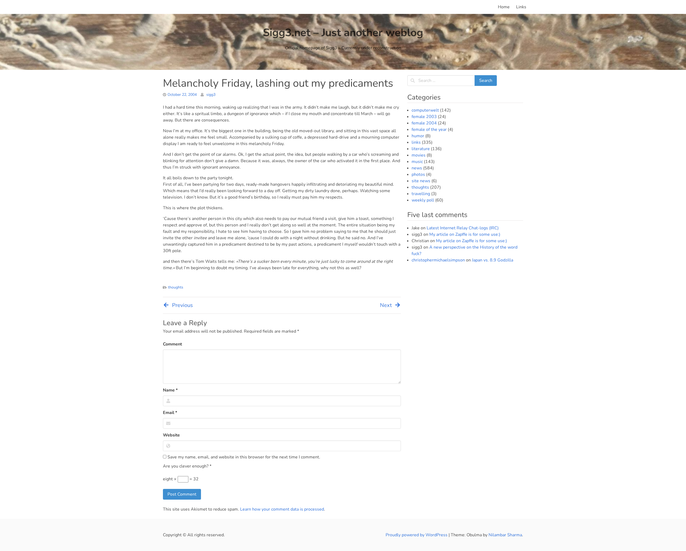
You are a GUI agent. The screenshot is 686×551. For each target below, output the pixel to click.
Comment (172, 344)
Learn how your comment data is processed (282, 509)
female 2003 (424, 117)
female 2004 (424, 123)
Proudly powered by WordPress (417, 535)
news (417, 168)
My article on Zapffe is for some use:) (464, 234)
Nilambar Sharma (505, 535)
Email (170, 413)
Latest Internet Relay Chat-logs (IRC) (463, 228)
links (416, 142)
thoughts (175, 287)
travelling (421, 194)
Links (521, 7)
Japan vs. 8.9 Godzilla (492, 260)
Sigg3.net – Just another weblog (343, 32)
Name (170, 390)
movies (419, 155)
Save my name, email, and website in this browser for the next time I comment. (243, 457)
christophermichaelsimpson (438, 260)
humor (418, 136)
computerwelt (425, 110)
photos (418, 174)
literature (421, 149)
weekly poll (423, 200)
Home (504, 7)
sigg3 (210, 94)
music (417, 162)
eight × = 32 (181, 479)
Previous (182, 305)
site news (421, 181)
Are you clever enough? (187, 466)
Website (171, 435)
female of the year (429, 129)
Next (386, 305)
